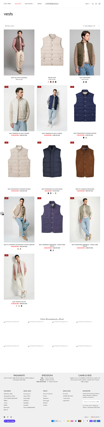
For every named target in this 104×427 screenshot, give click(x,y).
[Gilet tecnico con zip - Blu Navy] (21, 306)
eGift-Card (26, 400)
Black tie (6, 410)
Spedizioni (45, 398)
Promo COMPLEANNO (29, 407)
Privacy (45, 396)
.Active (5, 403)
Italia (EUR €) (96, 417)
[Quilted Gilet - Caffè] (53, 82)
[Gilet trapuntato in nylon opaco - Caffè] (56, 193)
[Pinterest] (7, 417)
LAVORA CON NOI (68, 396)
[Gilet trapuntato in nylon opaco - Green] (51, 193)
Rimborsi (45, 403)
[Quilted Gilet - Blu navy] (56, 82)
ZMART (5, 405)
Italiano (87, 4)
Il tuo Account (27, 394)
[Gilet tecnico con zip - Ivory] (17, 306)
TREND (5, 400)
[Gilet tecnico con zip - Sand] (19, 306)
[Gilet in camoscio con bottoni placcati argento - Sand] (18, 249)
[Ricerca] (92, 3)
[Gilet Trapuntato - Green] (84, 82)
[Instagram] (11, 417)
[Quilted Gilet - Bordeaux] (51, 82)
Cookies (45, 405)
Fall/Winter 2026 (8, 394)
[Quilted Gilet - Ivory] (48, 82)
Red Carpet (6, 407)
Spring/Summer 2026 (9, 396)
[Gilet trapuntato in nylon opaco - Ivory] (53, 193)
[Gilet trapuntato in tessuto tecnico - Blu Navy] (84, 138)
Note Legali (46, 400)
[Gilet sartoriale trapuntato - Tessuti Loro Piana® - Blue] (51, 250)
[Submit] (98, 401)
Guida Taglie (27, 398)
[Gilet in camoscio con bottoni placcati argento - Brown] (20, 249)
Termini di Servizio (47, 394)
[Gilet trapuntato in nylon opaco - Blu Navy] (48, 193)
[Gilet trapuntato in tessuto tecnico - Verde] (86, 138)
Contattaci (26, 405)
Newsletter (26, 403)
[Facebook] (4, 417)
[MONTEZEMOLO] (52, 3)
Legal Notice (66, 400)
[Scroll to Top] (101, 418)
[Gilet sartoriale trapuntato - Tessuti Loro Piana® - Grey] (53, 250)
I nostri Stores (66, 398)
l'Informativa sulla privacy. (94, 407)
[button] (99, 3)
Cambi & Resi (27, 396)
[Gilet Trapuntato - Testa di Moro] (86, 82)
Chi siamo (65, 394)
